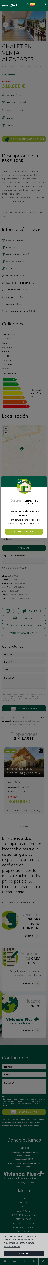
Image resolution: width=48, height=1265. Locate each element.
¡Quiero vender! (24, 531)
